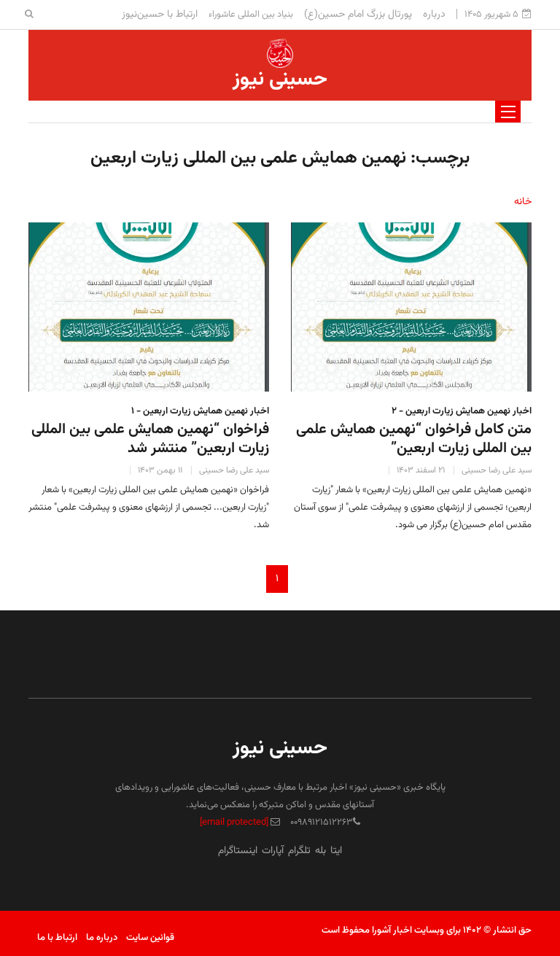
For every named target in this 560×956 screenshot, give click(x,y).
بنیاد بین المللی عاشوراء (251, 14)
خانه (523, 202)
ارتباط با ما (57, 937)
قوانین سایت (150, 937)
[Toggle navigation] (508, 112)
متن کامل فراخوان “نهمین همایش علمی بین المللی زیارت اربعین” (414, 439)
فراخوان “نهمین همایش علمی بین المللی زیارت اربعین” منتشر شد (150, 439)
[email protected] (234, 822)
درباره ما (101, 937)
